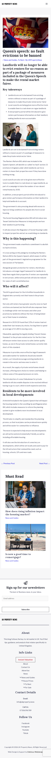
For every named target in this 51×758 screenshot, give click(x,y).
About (25, 664)
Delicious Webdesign (35, 752)
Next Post (44, 463)
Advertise (25, 670)
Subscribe (25, 609)
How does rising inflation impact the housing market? (24, 513)
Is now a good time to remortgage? (18, 556)
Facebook (25, 723)
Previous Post (8, 463)
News (25, 674)
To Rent (21, 60)
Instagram (25, 727)
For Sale (28, 687)
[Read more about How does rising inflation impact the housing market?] (25, 494)
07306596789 (25, 710)
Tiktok (25, 733)
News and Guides (10, 60)
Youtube (25, 730)
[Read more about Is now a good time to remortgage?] (25, 537)
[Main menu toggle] (46, 3)
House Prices (28, 681)
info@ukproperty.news (25, 702)
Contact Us (25, 667)
